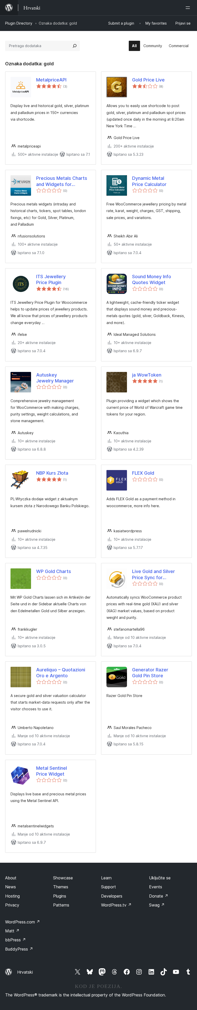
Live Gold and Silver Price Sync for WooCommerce (153, 574)
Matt (12, 930)
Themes (60, 886)
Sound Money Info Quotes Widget (151, 279)
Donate (158, 896)
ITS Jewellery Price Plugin (51, 279)
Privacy (12, 905)
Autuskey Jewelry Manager (55, 377)
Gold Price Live (148, 79)
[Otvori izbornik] (189, 7)
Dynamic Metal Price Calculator (149, 181)
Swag (157, 905)
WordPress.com (22, 921)
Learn (106, 877)
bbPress (15, 939)
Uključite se (160, 877)
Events (155, 886)
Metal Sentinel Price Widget (51, 771)
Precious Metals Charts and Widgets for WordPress (61, 181)
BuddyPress (19, 949)
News (10, 886)
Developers (111, 896)
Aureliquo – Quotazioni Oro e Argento (60, 672)
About (10, 877)
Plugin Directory (18, 23)
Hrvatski (25, 972)
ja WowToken (146, 375)
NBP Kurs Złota (52, 473)
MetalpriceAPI (51, 79)
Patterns (61, 905)
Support (108, 886)
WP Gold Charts (53, 571)
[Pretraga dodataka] (75, 46)
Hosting (12, 896)
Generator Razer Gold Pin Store (150, 672)
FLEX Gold (143, 473)
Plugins (59, 896)
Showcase (63, 877)
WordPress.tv (116, 905)
